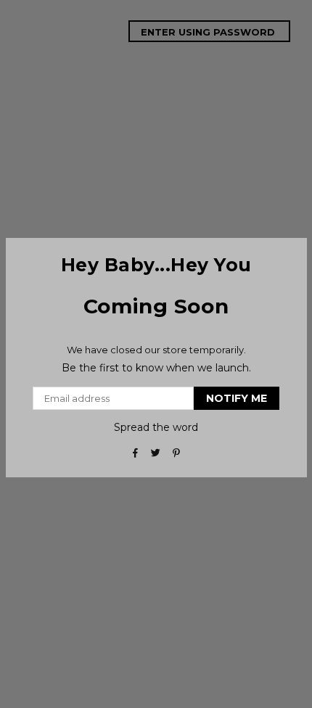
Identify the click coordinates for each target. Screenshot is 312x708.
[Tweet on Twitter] (156, 451)
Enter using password (209, 32)
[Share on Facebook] (136, 451)
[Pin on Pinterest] (176, 451)
